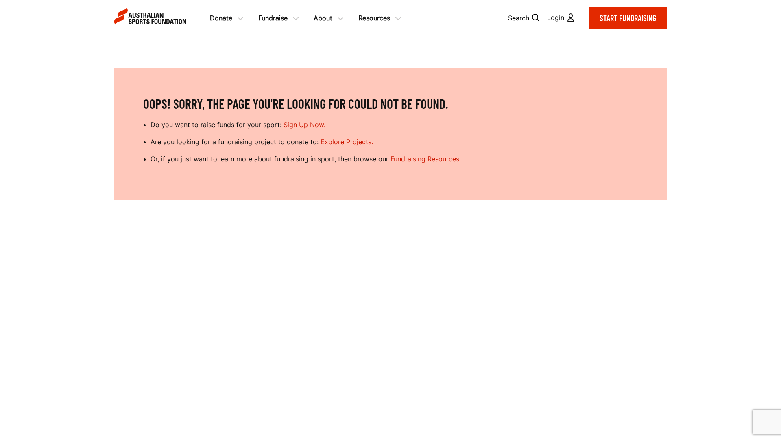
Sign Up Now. (304, 125)
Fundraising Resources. (425, 159)
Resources (374, 18)
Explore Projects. (347, 142)
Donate (221, 18)
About (323, 18)
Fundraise (273, 18)
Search (518, 18)
